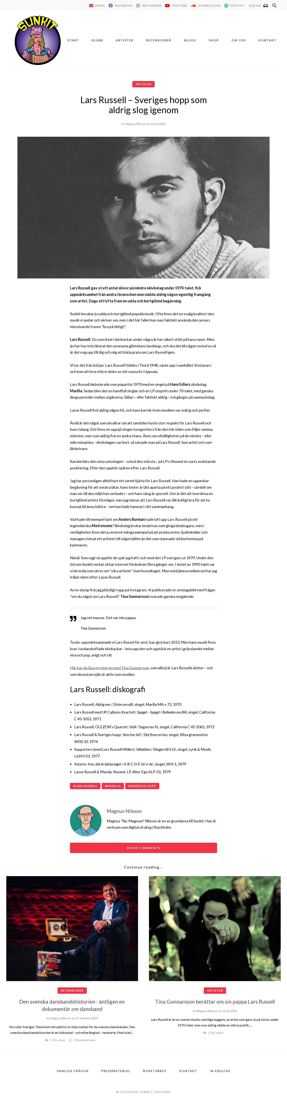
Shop (214, 40)
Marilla (114, 786)
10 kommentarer (84, 1040)
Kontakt (267, 40)
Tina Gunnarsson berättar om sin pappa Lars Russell (215, 1001)
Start (73, 40)
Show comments (143, 848)
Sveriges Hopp (143, 786)
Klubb (97, 40)
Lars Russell (86, 786)
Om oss (239, 40)
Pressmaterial (115, 1071)
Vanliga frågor (73, 1071)
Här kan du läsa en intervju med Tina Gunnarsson (109, 667)
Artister (124, 40)
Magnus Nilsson (135, 124)
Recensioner (158, 40)
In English (220, 1071)
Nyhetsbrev (155, 1071)
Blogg (190, 40)
